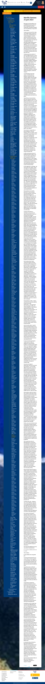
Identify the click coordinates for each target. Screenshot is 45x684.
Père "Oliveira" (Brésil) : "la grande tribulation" (13, 527)
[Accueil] (35, 672)
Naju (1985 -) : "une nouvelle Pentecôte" (13, 569)
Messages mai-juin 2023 (13, 85)
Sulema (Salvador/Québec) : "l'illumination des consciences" (14, 550)
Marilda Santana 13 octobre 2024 (14, 236)
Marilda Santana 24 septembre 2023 (14, 387)
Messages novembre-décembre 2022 (13, 94)
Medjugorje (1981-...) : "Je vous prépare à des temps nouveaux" (13, 574)
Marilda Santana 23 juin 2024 (14, 287)
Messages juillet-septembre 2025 (13, 44)
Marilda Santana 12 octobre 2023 (14, 382)
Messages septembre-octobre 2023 (13, 79)
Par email (26, 667)
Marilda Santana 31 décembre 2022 (14, 509)
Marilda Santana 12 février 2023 (14, 497)
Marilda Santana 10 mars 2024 (14, 323)
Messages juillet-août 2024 (13, 63)
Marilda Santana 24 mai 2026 (14, 161)
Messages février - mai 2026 (12, 36)
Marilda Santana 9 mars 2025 (14, 184)
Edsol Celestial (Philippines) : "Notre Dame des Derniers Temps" (13, 118)
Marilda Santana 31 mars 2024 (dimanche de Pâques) (14, 318)
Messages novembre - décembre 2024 (13, 56)
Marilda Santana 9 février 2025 (14, 200)
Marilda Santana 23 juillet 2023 (14, 428)
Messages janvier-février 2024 (13, 72)
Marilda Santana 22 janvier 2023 (14, 501)
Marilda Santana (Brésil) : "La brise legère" (13, 157)
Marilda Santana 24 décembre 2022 (14, 514)
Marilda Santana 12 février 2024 (14, 330)
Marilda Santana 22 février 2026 (14, 172)
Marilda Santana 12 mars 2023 (14, 482)
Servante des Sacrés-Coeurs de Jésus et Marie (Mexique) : (13, 545)
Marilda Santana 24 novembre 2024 (14, 221)
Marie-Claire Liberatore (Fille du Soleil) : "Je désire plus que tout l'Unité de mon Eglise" (13, 152)
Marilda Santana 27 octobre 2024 (14, 231)
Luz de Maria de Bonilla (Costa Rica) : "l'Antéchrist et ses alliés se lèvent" (13, 584)
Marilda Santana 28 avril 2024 (14, 306)
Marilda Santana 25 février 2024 (14, 326)
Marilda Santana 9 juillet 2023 (14, 432)
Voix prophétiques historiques (13, 590)
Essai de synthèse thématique (11, 592)
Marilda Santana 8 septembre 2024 (14, 268)
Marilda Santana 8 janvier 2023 (14, 505)
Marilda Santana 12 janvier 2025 (14, 207)
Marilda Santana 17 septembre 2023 (14, 416)
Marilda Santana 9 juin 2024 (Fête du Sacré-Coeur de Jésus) (14, 292)
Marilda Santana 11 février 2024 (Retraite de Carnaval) (14, 335)
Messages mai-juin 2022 (13, 104)
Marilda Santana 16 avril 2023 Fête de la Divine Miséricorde (14, 467)
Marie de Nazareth (20, 672)
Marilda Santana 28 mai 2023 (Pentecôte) (14, 450)
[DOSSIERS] (5, 11)
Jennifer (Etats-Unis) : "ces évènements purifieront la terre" (13, 133)
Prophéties (9, 17)
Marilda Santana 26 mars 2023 (14, 478)
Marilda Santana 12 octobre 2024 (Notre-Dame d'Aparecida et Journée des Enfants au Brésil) (14, 244)
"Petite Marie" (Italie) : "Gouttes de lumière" (13, 539)
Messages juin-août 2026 (13, 33)
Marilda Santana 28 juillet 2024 (14, 280)
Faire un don (40, 7)
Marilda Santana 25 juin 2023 (14, 436)
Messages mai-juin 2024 (13, 66)
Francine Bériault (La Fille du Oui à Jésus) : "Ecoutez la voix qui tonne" (13, 560)
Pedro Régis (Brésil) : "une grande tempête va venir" (13, 519)
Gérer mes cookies (20, 678)
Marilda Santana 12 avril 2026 (14, 165)
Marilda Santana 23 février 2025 (14, 196)
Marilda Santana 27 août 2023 (14, 421)
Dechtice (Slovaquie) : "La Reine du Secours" (13, 113)
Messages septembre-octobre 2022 (13, 98)
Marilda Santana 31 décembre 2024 (14, 211)
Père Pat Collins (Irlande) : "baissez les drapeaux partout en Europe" (13, 533)
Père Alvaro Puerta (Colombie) (12, 523)
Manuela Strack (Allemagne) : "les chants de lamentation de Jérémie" (13, 145)
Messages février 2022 (12, 109)
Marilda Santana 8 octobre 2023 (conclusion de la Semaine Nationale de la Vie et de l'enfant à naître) (14, 395)
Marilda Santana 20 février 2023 (14, 490)
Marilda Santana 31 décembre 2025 (14, 180)
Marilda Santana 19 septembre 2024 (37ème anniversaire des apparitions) (14, 262)
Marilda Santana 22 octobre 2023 (14, 412)
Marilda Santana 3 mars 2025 (14, 188)
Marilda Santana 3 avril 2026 (13, 168)
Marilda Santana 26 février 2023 (14, 486)
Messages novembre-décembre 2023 (13, 75)
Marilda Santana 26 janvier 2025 (14, 203)
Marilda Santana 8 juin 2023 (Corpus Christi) (14, 445)
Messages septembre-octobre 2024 (13, 60)
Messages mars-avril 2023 (13, 88)
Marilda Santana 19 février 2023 (14, 493)
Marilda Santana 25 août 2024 (14, 272)
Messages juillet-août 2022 (13, 101)
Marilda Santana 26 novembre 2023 (14, 367)
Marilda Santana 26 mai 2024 (14, 298)
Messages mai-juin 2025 (13, 47)
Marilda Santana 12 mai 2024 (14, 302)
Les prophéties (11, 18)
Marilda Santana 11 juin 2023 (14, 440)
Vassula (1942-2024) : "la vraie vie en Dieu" (13, 579)
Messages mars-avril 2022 (13, 107)
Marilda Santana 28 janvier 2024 (14, 340)
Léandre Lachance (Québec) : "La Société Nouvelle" (13, 139)
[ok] (31, 3)
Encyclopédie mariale (13, 672)
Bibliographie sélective (12, 594)
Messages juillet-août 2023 (13, 82)
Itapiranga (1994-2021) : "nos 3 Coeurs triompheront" (13, 565)
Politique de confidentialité (21, 675)
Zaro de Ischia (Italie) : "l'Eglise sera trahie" (13, 555)
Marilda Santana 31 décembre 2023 (14, 353)
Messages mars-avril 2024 (13, 69)
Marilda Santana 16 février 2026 (14, 176)
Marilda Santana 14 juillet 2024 (14, 283)
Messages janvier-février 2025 (13, 52)
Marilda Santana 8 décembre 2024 (14, 216)
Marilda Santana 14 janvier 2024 (14, 344)
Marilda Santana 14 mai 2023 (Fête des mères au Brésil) (14, 456)
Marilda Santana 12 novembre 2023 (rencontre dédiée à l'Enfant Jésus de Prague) (14, 375)
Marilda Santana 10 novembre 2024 (14, 226)
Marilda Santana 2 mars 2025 (14, 192)
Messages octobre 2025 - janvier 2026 (13, 40)
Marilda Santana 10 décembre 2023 (14, 358)
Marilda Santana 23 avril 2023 (14, 461)
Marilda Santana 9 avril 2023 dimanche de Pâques (14, 474)
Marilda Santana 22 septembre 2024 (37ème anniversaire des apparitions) (14, 253)
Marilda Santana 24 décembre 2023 (14, 348)
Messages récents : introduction (12, 30)
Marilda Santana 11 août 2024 (14, 276)
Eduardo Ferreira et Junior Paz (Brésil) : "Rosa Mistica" (13, 124)
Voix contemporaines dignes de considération (12, 25)
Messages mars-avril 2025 (13, 49)
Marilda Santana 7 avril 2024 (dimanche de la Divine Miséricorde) (14, 311)
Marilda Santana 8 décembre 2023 (14, 363)
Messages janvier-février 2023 (13, 91)
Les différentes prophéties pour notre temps (11, 21)
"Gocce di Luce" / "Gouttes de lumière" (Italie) (13, 128)
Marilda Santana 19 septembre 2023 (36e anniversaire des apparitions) (14, 405)
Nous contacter (36, 675)
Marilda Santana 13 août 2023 (14, 425)
